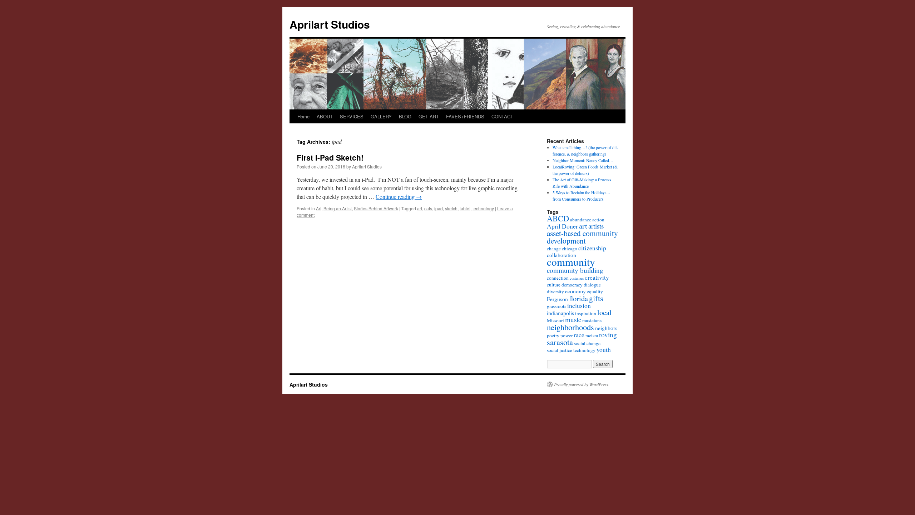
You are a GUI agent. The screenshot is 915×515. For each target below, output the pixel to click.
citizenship (592, 248)
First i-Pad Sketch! (330, 157)
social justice (559, 350)
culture (553, 284)
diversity (555, 291)
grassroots (556, 306)
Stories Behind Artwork (376, 208)
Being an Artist (337, 208)
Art (318, 208)
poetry (553, 335)
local (604, 312)
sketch (451, 208)
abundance (580, 219)
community (571, 262)
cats (428, 208)
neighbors (606, 328)
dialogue (592, 284)
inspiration (585, 313)
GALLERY (381, 116)
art (419, 208)
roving (608, 334)
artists (596, 225)
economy (575, 291)
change (554, 248)
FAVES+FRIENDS (465, 116)
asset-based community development (582, 237)
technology (483, 208)
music (573, 319)
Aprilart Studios (330, 24)
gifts (596, 298)
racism (591, 335)
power (566, 335)
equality (595, 291)
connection (558, 278)
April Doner (562, 226)
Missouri (555, 320)
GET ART (429, 116)
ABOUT (325, 116)
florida (578, 298)
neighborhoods (570, 327)
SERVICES (351, 116)
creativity (597, 277)
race (579, 335)
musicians (592, 320)
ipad (438, 208)
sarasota (560, 342)
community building (575, 270)
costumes (577, 278)
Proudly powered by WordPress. (581, 384)
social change (587, 343)
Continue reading (399, 196)
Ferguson (557, 299)
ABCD (558, 218)
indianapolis (560, 313)
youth (604, 349)
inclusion (579, 305)
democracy (572, 284)
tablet (465, 208)
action (598, 219)
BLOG (405, 116)
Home (303, 116)
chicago (569, 248)
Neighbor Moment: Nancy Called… (583, 160)
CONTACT (502, 116)
